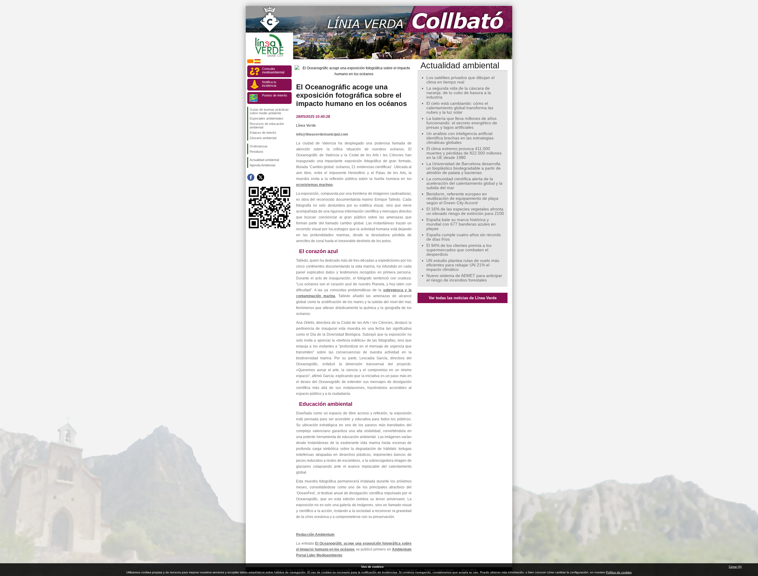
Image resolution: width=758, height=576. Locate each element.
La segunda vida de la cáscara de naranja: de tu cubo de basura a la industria (458, 92)
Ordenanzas (259, 146)
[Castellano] (257, 62)
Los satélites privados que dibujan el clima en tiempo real (460, 79)
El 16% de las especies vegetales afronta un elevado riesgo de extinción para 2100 (465, 211)
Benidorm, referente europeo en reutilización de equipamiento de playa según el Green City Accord (462, 198)
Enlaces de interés (263, 132)
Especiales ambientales (266, 118)
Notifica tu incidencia (269, 83)
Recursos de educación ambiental (267, 125)
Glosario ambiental (263, 138)
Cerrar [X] (735, 566)
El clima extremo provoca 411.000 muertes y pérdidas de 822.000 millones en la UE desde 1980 (464, 153)
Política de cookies (619, 572)
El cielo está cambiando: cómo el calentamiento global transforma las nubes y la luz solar (459, 108)
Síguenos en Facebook (250, 177)
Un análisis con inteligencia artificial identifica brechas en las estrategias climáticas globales (460, 138)
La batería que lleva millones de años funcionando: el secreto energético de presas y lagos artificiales (461, 123)
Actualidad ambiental (264, 160)
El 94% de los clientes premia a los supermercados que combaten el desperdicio (459, 250)
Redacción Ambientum (315, 534)
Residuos (256, 151)
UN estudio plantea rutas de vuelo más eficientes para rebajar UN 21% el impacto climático (462, 265)
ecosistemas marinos (314, 185)
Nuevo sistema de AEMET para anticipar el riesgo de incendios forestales (464, 277)
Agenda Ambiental (262, 165)
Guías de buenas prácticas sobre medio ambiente (269, 111)
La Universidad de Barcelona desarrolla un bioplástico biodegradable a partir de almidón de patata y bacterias (463, 168)
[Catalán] (250, 62)
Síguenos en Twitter (260, 177)
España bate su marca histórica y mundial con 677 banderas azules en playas (461, 224)
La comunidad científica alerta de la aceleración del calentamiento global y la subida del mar (464, 183)
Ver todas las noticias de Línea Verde (463, 298)
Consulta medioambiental (273, 70)
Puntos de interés (274, 95)
